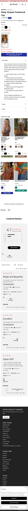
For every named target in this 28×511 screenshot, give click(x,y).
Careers (4, 470)
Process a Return (6, 429)
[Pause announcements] (26, 1)
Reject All (14, 498)
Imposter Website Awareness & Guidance (12, 445)
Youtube (4, 484)
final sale (9, 51)
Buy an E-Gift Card (7, 459)
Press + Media (6, 463)
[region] (13, 235)
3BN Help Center (6, 425)
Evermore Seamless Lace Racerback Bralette (5, 139)
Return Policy (6, 427)
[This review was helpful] (20, 307)
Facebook (5, 482)
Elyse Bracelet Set (20, 181)
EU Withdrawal (6, 431)
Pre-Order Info (6, 461)
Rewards (4, 457)
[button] (1, 4)
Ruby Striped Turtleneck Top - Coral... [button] (17, 390)
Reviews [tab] (3, 210)
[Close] (26, 487)
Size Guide (24, 24)
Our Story (5, 453)
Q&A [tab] (9, 210)
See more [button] (5, 304)
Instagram (5, 477)
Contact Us (5, 433)
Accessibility (5, 443)
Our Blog (4, 455)
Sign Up (6, 417)
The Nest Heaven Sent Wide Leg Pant (20, 138)
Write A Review (14, 247)
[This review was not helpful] (23, 307)
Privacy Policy (6, 435)
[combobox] (21, 268)
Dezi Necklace (5, 181)
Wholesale (5, 466)
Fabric (3, 109)
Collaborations (6, 468)
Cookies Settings (14, 507)
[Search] (19, 4)
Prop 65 (4, 439)
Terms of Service (6, 437)
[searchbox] (7, 265)
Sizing (3, 104)
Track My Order (6, 441)
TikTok (4, 479)
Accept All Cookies (14, 502)
